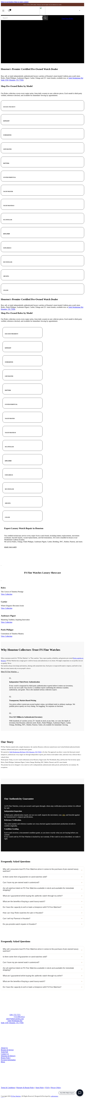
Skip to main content (21, 2)
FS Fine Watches (16, 1096)
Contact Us (5, 1054)
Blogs (3, 1062)
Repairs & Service (7, 1050)
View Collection (6, 594)
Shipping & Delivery (8, 1056)
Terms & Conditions (8, 1088)
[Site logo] (42, 15)
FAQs (47, 1088)
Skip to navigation (7, 2)
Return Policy (6, 1058)
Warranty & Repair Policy (25, 1088)
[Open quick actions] (79, 1092)
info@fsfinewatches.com (15, 1019)
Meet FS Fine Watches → (10, 672)
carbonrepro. (54, 1096)
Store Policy (40, 1088)
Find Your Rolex (67, 18)
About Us (4, 1048)
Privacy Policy (56, 1088)
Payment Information (8, 1060)
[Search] (45, 18)
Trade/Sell (4, 1052)
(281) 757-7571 (15, 1015)
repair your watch (10, 547)
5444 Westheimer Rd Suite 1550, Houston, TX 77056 (25, 752)
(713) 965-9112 (19, 1017)
